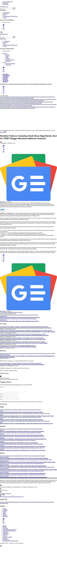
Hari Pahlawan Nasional (17, 312)
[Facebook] (3, 25)
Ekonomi (2, 430)
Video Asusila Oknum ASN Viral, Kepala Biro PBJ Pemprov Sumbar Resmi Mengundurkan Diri (23, 473)
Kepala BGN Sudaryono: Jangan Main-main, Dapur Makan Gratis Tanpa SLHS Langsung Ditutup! (23, 343)
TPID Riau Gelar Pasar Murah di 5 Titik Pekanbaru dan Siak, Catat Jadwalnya (19, 442)
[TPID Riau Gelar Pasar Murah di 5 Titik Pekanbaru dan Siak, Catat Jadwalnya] (18, 440)
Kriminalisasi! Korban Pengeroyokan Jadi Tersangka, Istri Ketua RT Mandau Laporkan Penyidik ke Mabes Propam (27, 462)
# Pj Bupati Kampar (4, 502)
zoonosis (5, 13)
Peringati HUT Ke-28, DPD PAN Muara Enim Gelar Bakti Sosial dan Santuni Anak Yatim (21, 419)
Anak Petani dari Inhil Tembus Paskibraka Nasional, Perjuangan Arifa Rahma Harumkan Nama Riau (24, 335)
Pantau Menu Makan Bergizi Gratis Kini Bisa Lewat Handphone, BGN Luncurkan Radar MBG (23, 339)
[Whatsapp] (3, 93)
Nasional (2, 132)
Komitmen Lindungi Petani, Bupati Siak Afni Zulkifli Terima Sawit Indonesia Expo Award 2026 (22, 450)
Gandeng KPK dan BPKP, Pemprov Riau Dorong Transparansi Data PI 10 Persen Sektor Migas (23, 446)
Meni (3, 143)
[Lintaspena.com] (4, 6)
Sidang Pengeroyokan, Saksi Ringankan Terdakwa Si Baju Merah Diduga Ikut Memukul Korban (23, 465)
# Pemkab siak (43, 502)
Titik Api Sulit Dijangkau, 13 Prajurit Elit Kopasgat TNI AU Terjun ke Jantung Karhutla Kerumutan (28, 105)
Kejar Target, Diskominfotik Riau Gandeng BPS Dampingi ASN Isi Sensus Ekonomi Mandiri (22, 431)
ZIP (4, 15)
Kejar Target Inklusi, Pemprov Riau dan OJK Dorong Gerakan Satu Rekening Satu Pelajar (21, 435)
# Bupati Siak (27, 502)
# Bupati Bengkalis (13, 502)
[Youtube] (3, 29)
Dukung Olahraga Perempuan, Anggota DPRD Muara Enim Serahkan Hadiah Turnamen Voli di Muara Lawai (26, 423)
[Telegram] (3, 91)
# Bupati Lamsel (49, 502)
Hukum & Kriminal (4, 457)
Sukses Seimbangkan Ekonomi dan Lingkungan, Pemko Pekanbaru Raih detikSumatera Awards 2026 (27, 107)
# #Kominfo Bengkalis (35, 502)
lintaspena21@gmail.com (5, 493)
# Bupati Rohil (20, 502)
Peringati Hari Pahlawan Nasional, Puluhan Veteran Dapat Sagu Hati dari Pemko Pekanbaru (22, 364)
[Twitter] (3, 27)
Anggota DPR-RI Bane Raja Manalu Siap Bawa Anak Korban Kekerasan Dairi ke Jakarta (21, 412)
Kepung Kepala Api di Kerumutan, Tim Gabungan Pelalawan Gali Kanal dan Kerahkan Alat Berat (23, 477)
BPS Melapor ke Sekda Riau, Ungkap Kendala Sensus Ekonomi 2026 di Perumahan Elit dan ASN (23, 439)
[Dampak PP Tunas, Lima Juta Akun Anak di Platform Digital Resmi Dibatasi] (17, 345)
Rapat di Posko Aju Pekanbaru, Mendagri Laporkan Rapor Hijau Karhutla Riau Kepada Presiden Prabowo (25, 327)
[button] (14, 8)
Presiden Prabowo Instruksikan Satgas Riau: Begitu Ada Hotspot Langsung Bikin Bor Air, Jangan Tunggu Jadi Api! (27, 331)
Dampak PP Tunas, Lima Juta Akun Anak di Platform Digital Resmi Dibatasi (18, 346)
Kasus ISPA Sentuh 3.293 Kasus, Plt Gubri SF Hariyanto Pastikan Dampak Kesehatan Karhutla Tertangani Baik (28, 100)
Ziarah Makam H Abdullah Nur (11, 16)
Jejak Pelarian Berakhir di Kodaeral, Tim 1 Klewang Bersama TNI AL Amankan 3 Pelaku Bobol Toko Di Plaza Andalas (28, 469)
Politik (1, 410)
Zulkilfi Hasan (7, 12)
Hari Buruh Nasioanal (7, 312)
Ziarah (5, 17)
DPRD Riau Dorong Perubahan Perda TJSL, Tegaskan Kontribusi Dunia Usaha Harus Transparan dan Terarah (27, 416)
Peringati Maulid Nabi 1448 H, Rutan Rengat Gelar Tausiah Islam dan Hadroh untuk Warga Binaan (27, 97)
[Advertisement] (28, 119)
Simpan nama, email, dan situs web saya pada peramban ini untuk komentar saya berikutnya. (22, 401)
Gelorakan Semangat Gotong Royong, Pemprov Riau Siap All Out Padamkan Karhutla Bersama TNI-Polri (26, 102)
